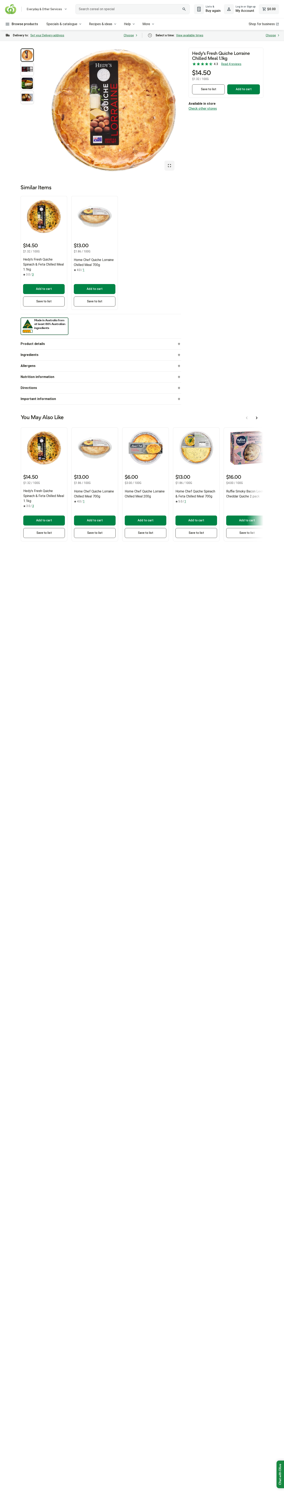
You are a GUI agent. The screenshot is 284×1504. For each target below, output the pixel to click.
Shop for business (262, 24)
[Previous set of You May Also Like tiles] (246, 418)
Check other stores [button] (203, 109)
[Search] (184, 9)
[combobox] (132, 9)
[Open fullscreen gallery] (169, 166)
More (146, 24)
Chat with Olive (280, 1474)
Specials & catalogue (61, 24)
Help (127, 24)
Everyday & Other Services (44, 9)
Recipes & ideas (100, 24)
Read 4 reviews (231, 64)
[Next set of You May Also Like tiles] (256, 418)
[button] (27, 55)
